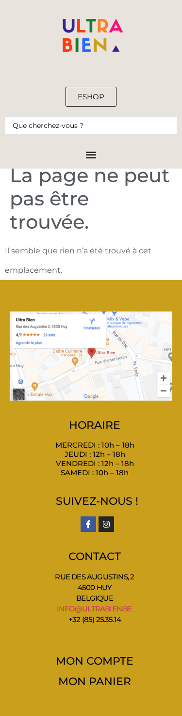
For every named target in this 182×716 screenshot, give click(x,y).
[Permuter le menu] (91, 154)
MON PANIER (94, 681)
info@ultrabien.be (94, 608)
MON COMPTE (94, 661)
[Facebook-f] (88, 524)
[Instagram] (106, 524)
